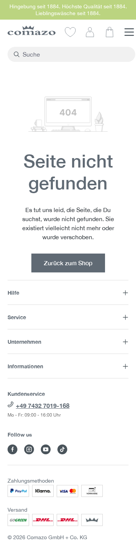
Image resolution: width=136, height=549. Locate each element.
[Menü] (129, 32)
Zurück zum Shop (68, 262)
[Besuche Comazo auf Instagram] (29, 449)
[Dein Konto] (90, 32)
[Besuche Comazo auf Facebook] (12, 449)
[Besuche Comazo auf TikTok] (62, 449)
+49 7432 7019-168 (43, 405)
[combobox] (75, 54)
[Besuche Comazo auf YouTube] (46, 449)
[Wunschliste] (70, 32)
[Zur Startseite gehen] (32, 30)
